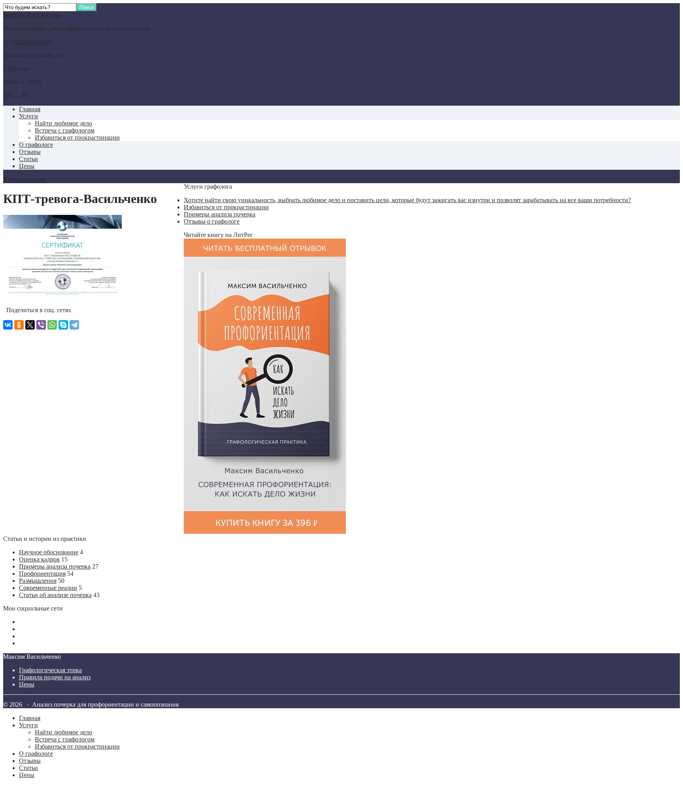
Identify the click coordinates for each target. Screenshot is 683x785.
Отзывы (30, 151)
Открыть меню (24, 179)
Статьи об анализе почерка (55, 595)
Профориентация (42, 573)
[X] (30, 325)
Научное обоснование (48, 552)
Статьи (28, 158)
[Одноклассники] (19, 325)
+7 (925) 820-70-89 (28, 41)
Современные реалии (48, 587)
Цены (26, 166)
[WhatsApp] (52, 325)
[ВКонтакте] (8, 325)
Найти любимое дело (63, 123)
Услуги (28, 116)
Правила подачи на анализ (55, 677)
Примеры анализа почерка (219, 214)
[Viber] (41, 325)
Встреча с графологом (64, 130)
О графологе (36, 144)
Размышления (38, 580)
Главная (29, 109)
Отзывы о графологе (212, 221)
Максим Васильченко (32, 14)
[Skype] (63, 325)
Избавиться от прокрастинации (77, 137)
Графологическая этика (50, 670)
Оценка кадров (39, 559)
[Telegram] (74, 325)
